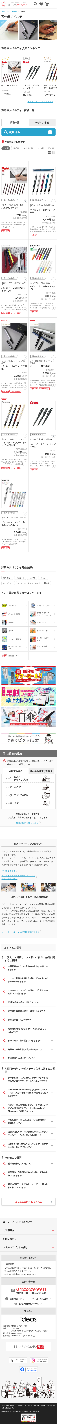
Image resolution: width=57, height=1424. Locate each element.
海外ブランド (8, 583)
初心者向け (7, 578)
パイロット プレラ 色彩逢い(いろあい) (13, 524)
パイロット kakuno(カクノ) (42, 287)
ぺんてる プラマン (10, 208)
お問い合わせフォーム (29, 1303)
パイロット (20, 578)
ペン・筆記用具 (12, 11)
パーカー (43, 578)
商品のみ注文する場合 (41, 771)
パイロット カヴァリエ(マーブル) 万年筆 (13, 444)
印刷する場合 (15, 770)
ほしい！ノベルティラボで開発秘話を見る (20, 931)
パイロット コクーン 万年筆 (42, 211)
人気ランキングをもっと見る (40, 102)
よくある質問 (42, 1298)
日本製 (46, 583)
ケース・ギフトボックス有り (28, 583)
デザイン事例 (42, 122)
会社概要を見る (8, 870)
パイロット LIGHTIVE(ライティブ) (13, 289)
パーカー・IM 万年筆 (40, 365)
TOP (3, 11)
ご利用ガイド (16, 1298)
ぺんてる (32, 578)
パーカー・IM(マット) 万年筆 (14, 367)
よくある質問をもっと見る (28, 1201)
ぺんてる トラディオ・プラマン (42, 445)
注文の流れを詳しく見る (27, 822)
